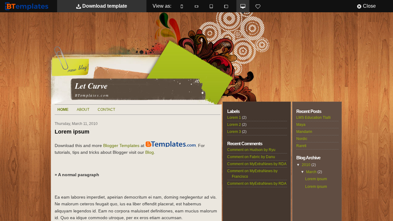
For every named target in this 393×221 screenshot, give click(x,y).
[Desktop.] (242, 6)
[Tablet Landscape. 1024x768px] (226, 6)
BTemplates (28, 6)
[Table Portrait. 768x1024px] (211, 6)
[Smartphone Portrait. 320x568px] (181, 6)
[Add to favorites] (257, 6)
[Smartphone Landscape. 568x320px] (196, 6)
